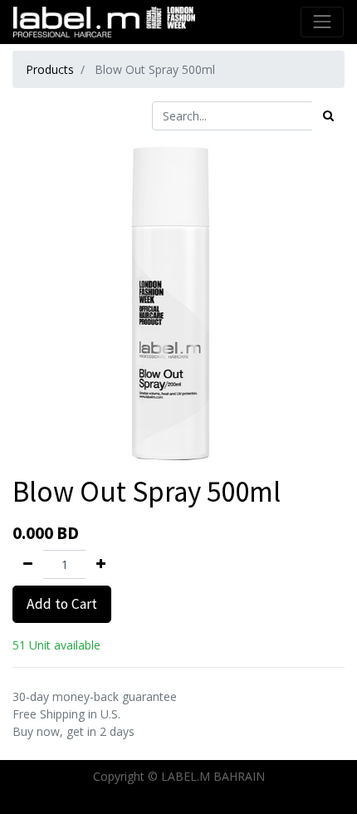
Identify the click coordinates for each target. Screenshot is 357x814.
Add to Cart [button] (62, 604)
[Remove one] (27, 564)
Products (50, 69)
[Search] (328, 115)
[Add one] (101, 564)
